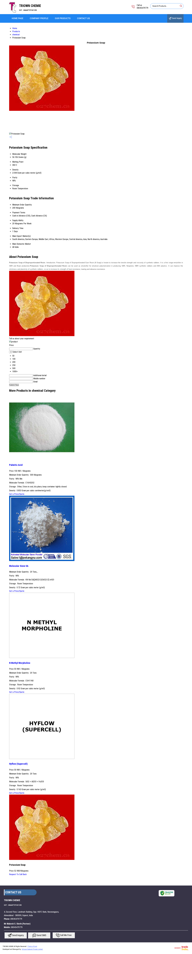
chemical (15, 34)
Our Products (63, 18)
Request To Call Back (18, 874)
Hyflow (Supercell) (18, 763)
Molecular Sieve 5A (18, 566)
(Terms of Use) (32, 946)
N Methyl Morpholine (19, 663)
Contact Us (83, 18)
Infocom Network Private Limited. (32, 949)
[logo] (12, 12)
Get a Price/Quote (16, 494)
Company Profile (39, 18)
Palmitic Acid (16, 465)
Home (14, 28)
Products (16, 31)
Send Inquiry (176, 18)
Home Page (17, 18)
